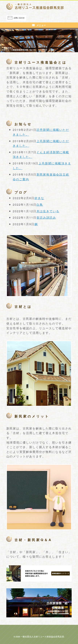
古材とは (23, 306)
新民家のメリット (32, 416)
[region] (39, 40)
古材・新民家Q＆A (33, 539)
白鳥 (39, 204)
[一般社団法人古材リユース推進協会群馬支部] (39, 6)
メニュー (41, 25)
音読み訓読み (46, 217)
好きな (39, 198)
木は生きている (47, 211)
